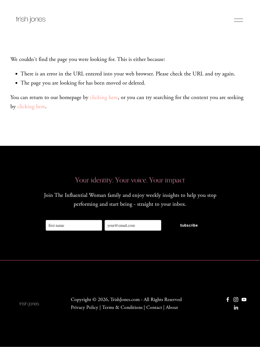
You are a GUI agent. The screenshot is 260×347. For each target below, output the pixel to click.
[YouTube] (244, 299)
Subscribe (189, 225)
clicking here (104, 97)
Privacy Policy (84, 307)
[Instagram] (235, 299)
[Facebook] (227, 299)
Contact (154, 307)
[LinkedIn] (235, 307)
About (172, 307)
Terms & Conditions (122, 307)
